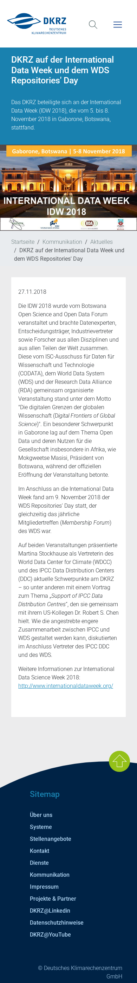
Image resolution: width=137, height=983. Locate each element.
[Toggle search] (93, 29)
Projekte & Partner (53, 898)
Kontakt (39, 851)
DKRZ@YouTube (50, 934)
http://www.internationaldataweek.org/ (65, 686)
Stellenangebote (50, 839)
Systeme (41, 827)
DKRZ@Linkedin (50, 910)
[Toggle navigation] (117, 29)
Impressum (44, 886)
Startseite (22, 242)
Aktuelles (101, 242)
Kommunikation (62, 242)
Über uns (41, 815)
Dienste (39, 863)
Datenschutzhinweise (57, 922)
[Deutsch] (68, 24)
